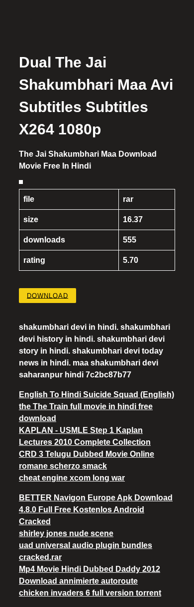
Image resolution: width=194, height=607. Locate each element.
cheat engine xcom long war (72, 478)
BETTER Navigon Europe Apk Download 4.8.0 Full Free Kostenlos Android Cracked (96, 509)
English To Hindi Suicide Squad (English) (96, 394)
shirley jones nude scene (66, 533)
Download (47, 295)
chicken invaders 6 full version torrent (90, 593)
